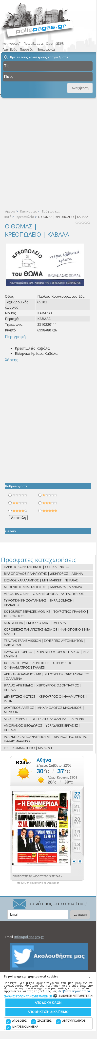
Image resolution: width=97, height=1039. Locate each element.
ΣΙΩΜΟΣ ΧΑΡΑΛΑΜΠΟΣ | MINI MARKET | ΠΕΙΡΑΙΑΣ (41, 580)
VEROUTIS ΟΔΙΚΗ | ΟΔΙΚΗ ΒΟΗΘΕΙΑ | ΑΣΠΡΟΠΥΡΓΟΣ (44, 593)
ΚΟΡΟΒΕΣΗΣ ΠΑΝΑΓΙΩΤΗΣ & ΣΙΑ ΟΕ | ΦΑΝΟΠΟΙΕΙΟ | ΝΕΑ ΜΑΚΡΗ (47, 631)
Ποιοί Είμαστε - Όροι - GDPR (44, 43)
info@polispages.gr (29, 936)
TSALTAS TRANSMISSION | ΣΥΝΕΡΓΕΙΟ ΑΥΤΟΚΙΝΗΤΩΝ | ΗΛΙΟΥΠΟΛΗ (45, 642)
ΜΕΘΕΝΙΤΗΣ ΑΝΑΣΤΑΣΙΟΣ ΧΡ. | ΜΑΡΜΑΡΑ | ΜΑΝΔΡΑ (43, 587)
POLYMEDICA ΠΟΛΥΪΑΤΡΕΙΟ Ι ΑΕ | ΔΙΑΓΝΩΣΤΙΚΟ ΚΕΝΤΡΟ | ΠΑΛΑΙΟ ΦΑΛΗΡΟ (47, 738)
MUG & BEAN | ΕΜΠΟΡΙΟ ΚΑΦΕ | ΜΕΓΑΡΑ (35, 622)
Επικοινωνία (46, 49)
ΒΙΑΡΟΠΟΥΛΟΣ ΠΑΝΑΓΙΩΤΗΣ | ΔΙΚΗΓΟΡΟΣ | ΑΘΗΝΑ (43, 573)
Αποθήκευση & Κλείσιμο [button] (48, 1011)
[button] (48, 996)
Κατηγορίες (28, 211)
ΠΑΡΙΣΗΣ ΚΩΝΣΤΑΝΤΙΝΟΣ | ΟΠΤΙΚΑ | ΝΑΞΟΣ (37, 567)
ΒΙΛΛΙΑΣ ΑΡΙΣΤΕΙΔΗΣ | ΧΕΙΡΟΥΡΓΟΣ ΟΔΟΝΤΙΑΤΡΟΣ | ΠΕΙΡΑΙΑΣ (43, 687)
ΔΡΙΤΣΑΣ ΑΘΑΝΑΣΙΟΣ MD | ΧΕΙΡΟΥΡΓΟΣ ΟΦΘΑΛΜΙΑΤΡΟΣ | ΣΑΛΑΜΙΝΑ (47, 676)
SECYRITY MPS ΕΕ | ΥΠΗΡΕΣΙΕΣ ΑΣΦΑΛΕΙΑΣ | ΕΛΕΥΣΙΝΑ (44, 719)
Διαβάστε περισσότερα (74, 991)
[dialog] (48, 1001)
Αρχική (10, 211)
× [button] (89, 977)
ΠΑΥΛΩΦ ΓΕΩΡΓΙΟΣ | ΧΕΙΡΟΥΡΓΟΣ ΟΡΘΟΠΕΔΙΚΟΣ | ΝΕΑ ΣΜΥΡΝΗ (46, 653)
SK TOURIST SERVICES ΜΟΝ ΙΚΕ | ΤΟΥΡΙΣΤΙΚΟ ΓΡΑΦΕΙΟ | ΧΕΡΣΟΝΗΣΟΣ (46, 613)
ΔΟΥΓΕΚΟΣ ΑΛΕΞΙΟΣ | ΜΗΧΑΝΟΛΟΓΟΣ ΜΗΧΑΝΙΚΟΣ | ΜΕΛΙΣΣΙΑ (44, 709)
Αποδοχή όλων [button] (48, 1002)
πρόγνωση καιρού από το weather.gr (38, 883)
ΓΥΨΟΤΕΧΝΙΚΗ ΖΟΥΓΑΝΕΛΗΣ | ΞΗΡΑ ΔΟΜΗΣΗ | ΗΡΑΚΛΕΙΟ (39, 602)
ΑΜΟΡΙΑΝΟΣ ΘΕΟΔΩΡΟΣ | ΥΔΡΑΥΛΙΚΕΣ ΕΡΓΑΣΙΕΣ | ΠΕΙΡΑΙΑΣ (42, 727)
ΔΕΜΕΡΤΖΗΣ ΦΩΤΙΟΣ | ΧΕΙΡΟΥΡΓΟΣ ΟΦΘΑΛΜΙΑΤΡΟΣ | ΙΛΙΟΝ (45, 698)
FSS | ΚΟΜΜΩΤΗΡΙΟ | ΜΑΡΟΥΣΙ (28, 748)
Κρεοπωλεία (25, 217)
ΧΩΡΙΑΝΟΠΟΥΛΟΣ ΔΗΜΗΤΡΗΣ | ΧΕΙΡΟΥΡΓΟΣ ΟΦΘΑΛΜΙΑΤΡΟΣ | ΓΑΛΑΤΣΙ (38, 665)
